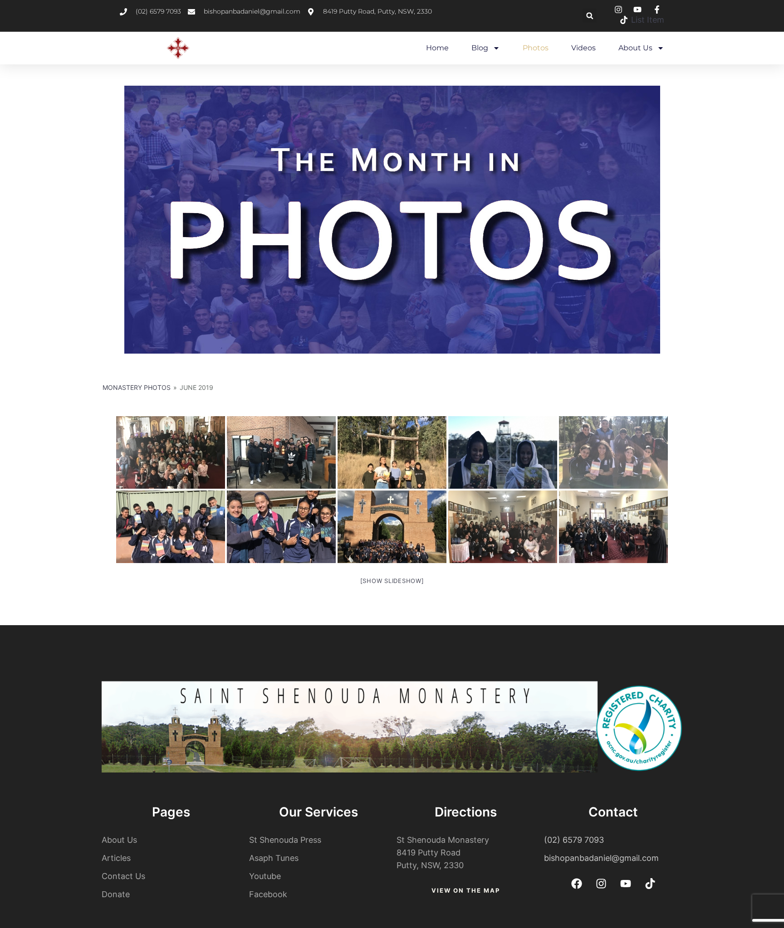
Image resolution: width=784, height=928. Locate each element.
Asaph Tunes (274, 858)
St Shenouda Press (285, 840)
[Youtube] (625, 883)
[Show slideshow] (392, 580)
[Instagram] (601, 883)
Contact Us (123, 876)
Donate (116, 894)
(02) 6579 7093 (574, 840)
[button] (590, 16)
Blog (479, 48)
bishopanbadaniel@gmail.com (601, 858)
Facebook (268, 894)
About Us (635, 48)
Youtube (265, 876)
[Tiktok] (650, 883)
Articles (116, 858)
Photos (536, 48)
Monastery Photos (137, 387)
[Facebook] (576, 883)
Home (437, 48)
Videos (583, 48)
